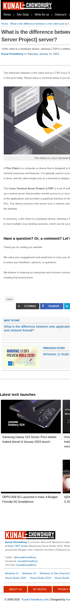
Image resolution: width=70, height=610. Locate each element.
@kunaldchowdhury (25, 557)
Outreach (60, 14)
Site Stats (23, 14)
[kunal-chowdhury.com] (28, 9)
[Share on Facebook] (52, 308)
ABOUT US (15, 589)
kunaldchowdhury (28, 561)
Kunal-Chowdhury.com (35, 599)
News (7, 14)
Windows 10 (29, 573)
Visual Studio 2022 (15, 577)
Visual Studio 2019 (40, 577)
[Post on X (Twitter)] (28, 308)
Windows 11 (12, 573)
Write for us (42, 14)
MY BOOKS (39, 589)
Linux (9, 299)
